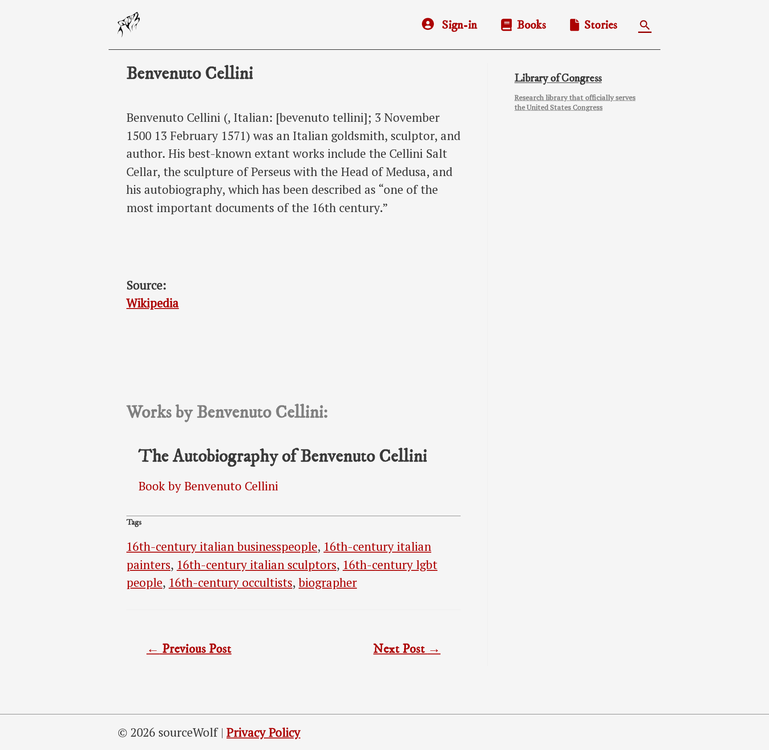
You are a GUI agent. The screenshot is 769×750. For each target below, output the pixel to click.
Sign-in (459, 24)
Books (529, 24)
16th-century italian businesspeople (221, 546)
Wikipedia (152, 303)
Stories (598, 24)
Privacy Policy (263, 732)
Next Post (407, 649)
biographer (328, 582)
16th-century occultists (230, 582)
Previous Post (188, 649)
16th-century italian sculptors (256, 565)
